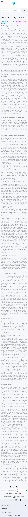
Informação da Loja (6, 512)
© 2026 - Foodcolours (14, 515)
